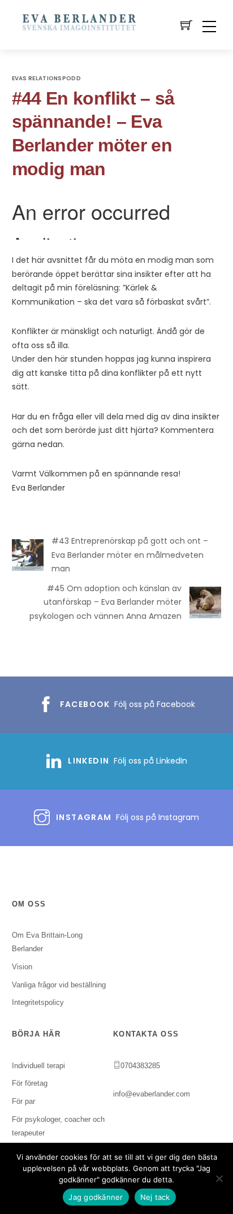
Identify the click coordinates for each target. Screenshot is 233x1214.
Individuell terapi (38, 1065)
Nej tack (155, 1197)
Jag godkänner (95, 1197)
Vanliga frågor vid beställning (59, 985)
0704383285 (140, 1065)
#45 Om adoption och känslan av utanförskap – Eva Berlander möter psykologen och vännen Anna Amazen (105, 602)
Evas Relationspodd (46, 78)
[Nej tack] (219, 1178)
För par (23, 1101)
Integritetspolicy (38, 1002)
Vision (22, 966)
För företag (30, 1083)
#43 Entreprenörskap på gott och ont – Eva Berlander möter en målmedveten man (129, 554)
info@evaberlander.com (151, 1094)
